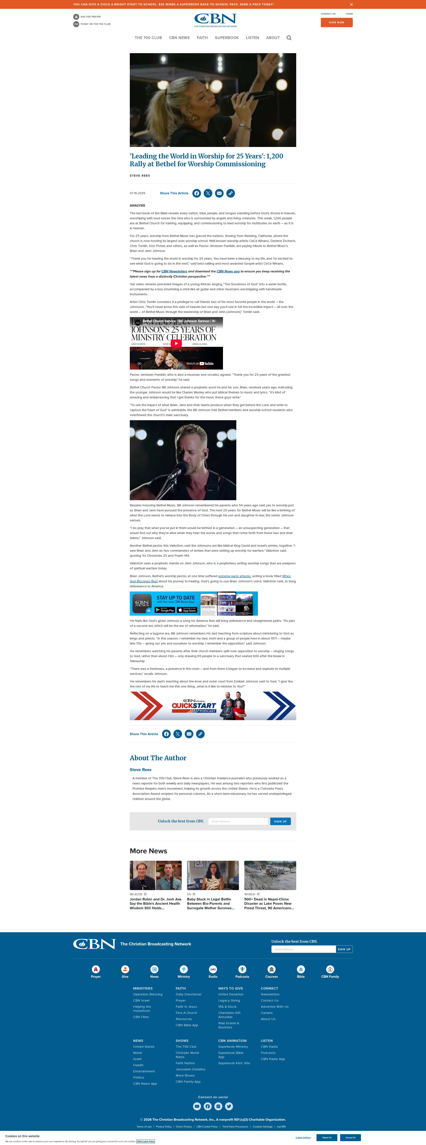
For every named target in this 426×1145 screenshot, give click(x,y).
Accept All (350, 1137)
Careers (267, 1013)
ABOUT (273, 37)
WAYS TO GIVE (230, 988)
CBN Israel (141, 1001)
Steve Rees (140, 175)
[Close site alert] (351, 4)
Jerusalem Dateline (190, 1069)
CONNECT (269, 988)
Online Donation (231, 994)
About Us (268, 1019)
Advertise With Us (275, 1007)
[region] (213, 1138)
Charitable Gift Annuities (229, 1015)
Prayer (181, 1001)
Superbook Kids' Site (234, 1063)
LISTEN (252, 37)
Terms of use (144, 1126)
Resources (184, 1019)
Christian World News (187, 1055)
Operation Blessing (148, 994)
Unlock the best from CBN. (181, 821)
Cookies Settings (263, 1126)
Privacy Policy (164, 1126)
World (137, 1053)
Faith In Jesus (186, 1007)
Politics (138, 1078)
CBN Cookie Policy (207, 1126)
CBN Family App (188, 1082)
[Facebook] (196, 193)
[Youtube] (197, 1106)
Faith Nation (185, 1063)
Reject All (326, 1137)
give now (336, 22)
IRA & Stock (227, 1007)
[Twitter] (208, 193)
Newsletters (270, 994)
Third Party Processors (235, 1126)
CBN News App (145, 1084)
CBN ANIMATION (232, 1040)
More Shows (185, 1076)
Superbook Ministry (233, 1047)
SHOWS (182, 1040)
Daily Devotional (188, 994)
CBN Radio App (273, 1059)
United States (144, 1047)
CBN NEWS (179, 37)
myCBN (281, 1126)
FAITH (202, 37)
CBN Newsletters (174, 271)
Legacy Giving (229, 1001)
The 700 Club (148, 37)
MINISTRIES (143, 988)
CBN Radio (269, 1047)
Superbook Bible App (230, 1055)
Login (349, 14)
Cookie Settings (303, 1137)
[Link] (230, 193)
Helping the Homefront (142, 1009)
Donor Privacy (184, 1126)
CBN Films (141, 1017)
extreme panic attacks (234, 576)
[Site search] (289, 39)
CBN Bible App (187, 1025)
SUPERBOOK (227, 37)
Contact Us (328, 14)
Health (138, 1065)
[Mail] (219, 193)
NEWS (138, 1040)
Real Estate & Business (228, 1025)
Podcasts (268, 1053)
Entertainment (144, 1071)
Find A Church (186, 1013)
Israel (137, 1059)
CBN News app (228, 271)
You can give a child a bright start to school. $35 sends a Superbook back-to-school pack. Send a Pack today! (173, 4)
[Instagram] (218, 1106)
